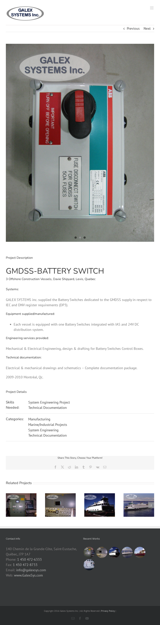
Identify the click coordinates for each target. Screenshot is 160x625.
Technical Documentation (47, 407)
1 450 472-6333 (29, 559)
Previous (133, 28)
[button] (9, 505)
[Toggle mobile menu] (152, 8)
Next (147, 28)
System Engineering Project (49, 402)
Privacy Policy (108, 610)
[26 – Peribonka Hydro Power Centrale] (89, 552)
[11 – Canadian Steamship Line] (89, 565)
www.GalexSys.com (28, 575)
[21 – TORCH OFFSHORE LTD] (140, 552)
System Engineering (43, 430)
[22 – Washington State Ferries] (127, 552)
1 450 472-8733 (25, 564)
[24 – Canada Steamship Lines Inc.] (102, 552)
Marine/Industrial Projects (47, 424)
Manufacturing (39, 419)
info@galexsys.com (31, 570)
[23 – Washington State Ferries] (114, 552)
